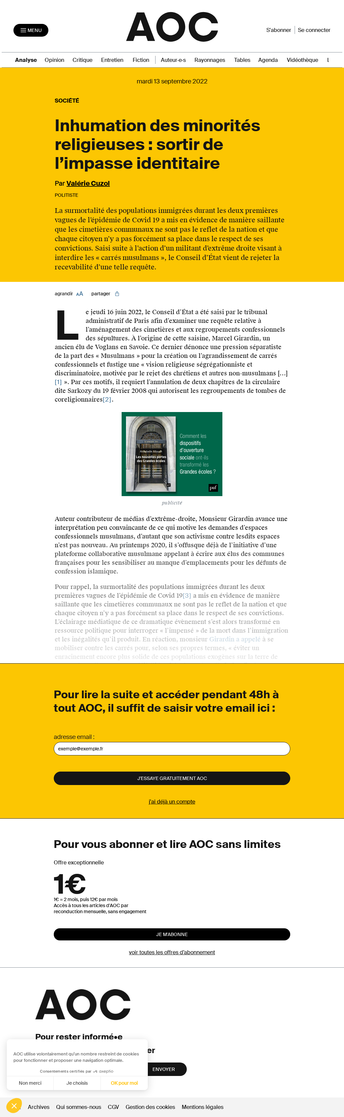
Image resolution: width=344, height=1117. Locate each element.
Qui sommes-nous (78, 1107)
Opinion (54, 60)
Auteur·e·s (173, 60)
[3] (187, 596)
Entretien (112, 60)
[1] (58, 382)
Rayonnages (210, 60)
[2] (107, 400)
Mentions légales (202, 1107)
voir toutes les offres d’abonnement (172, 952)
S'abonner (278, 30)
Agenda (268, 60)
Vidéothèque (302, 60)
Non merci (30, 1083)
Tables (242, 60)
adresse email (73, 737)
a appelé (248, 639)
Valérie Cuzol (88, 183)
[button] (14, 1105)
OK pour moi (124, 1083)
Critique (82, 60)
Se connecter (314, 30)
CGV (113, 1107)
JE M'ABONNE (172, 934)
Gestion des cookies (151, 1107)
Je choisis (77, 1083)
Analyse (26, 60)
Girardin (221, 639)
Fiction (141, 60)
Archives (38, 1107)
